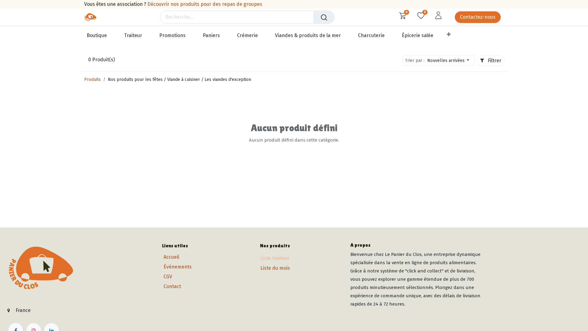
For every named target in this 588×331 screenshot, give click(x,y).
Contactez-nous (478, 17)
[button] (450, 60)
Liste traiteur (274, 258)
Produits (92, 79)
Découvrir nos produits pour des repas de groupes (204, 4)
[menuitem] (99, 35)
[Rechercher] (324, 17)
